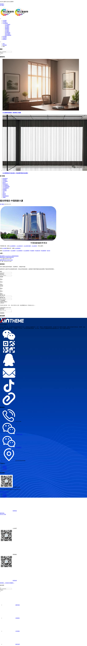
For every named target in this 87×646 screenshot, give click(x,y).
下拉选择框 (2, 300)
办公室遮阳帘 (6, 185)
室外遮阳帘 (7, 32)
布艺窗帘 (7, 31)
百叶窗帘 (7, 29)
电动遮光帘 (5, 183)
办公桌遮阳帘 (6, 187)
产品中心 (5, 466)
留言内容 (2, 309)
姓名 (1, 271)
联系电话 (2, 274)
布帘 (4, 192)
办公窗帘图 (5, 23)
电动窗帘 (5, 179)
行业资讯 (5, 37)
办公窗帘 (5, 20)
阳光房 (4, 194)
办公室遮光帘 (20, 245)
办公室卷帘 (34, 245)
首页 (4, 43)
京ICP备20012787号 (4, 491)
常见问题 (5, 468)
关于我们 (2, 5)
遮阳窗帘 (7, 28)
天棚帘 (4, 197)
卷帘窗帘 (7, 25)
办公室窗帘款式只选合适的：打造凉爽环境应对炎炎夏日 (15, 173)
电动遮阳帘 (5, 178)
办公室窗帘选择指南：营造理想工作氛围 (12, 112)
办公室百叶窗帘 (6, 186)
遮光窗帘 (7, 27)
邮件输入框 (2, 297)
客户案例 (5, 36)
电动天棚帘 (7, 33)
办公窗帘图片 (18, 248)
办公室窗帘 (7, 24)
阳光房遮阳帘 (8, 35)
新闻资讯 (5, 467)
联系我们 (2, 4)
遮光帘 (4, 182)
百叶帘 (4, 193)
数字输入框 (2, 295)
